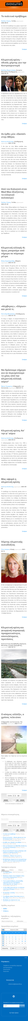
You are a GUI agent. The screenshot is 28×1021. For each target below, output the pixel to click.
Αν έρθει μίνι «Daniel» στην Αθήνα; (13, 135)
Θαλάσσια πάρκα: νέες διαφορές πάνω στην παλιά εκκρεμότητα (13, 877)
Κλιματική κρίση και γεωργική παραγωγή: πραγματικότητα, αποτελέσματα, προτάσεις (13, 633)
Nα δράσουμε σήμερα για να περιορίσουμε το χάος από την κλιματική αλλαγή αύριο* (13, 376)
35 (3, 943)
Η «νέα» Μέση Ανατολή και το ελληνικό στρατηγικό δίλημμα (13, 889)
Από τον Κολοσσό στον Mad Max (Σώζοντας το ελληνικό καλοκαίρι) (14, 193)
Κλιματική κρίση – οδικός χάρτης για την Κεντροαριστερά (13, 62)
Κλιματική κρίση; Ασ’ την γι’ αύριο (13, 432)
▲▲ (25, 957)
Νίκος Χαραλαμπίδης (8, 261)
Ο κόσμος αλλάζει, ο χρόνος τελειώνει (12, 716)
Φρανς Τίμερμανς (6, 386)
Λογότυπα (6, 971)
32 (3, 937)
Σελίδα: (10, 795)
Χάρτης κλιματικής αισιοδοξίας (12, 543)
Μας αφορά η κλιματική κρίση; (10, 480)
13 (15, 939)
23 (25, 941)
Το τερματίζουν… (13, 872)
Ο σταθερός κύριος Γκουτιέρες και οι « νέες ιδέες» (14, 897)
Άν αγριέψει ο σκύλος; (13, 893)
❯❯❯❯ (22, 800)
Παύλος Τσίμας (6, 21)
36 (3, 945)
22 (22, 941)
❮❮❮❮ (6, 800)
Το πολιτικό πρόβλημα (14, 16)
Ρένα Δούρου (5, 549)
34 (3, 941)
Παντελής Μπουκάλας (8, 314)
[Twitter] (14, 996)
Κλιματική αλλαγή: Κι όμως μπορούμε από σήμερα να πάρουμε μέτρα (13, 252)
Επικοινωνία (6, 969)
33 (3, 939)
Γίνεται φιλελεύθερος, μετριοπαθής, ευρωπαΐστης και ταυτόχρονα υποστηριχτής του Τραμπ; (13, 883)
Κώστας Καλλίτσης (7, 141)
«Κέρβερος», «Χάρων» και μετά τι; (13, 307)
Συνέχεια (24, 49)
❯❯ (17, 800)
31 (3, 935)
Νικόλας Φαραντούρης (8, 70)
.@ (15, 984)
